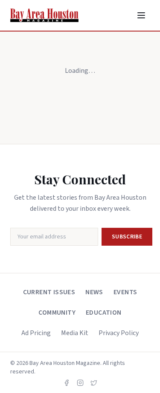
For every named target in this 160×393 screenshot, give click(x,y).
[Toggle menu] (141, 15)
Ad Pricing (36, 333)
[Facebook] (66, 382)
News (94, 292)
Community (57, 312)
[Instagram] (80, 382)
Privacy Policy (119, 333)
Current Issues (49, 292)
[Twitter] (93, 382)
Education (104, 312)
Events (125, 292)
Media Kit (74, 333)
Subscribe (127, 236)
